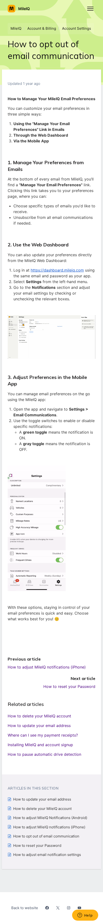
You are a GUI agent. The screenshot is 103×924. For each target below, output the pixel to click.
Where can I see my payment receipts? (43, 735)
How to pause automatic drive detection (44, 754)
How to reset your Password (69, 686)
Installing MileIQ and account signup (40, 744)
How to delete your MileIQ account (39, 716)
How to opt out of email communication (46, 836)
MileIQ (16, 28)
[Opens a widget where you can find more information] (85, 916)
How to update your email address (39, 725)
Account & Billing (41, 28)
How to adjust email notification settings (47, 854)
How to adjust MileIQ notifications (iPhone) (47, 667)
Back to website (24, 908)
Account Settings (76, 28)
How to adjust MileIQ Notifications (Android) (50, 817)
